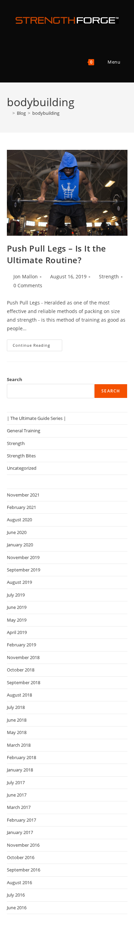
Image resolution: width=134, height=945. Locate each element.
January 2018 (20, 770)
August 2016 (19, 882)
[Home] (8, 113)
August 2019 (19, 582)
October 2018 (20, 670)
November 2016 (23, 845)
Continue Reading (37, 346)
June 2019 (16, 607)
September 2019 (23, 570)
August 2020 (19, 519)
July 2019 (16, 595)
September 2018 (23, 682)
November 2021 (23, 495)
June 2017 (16, 795)
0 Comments (27, 285)
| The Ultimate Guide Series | (36, 418)
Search (14, 379)
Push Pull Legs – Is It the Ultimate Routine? (57, 254)
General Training (23, 430)
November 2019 (23, 557)
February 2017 (21, 820)
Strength (109, 276)
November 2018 (23, 657)
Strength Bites (21, 456)
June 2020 (16, 532)
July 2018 (16, 707)
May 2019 (16, 620)
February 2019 (21, 645)
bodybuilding (45, 113)
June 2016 (16, 907)
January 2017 (20, 832)
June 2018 (16, 720)
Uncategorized (21, 468)
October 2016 (20, 857)
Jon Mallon (25, 276)
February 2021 (21, 507)
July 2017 (16, 782)
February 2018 (21, 757)
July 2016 (16, 895)
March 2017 (19, 807)
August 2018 (19, 695)
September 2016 (23, 870)
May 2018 (16, 732)
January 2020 (20, 545)
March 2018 (19, 745)
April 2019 (17, 632)
